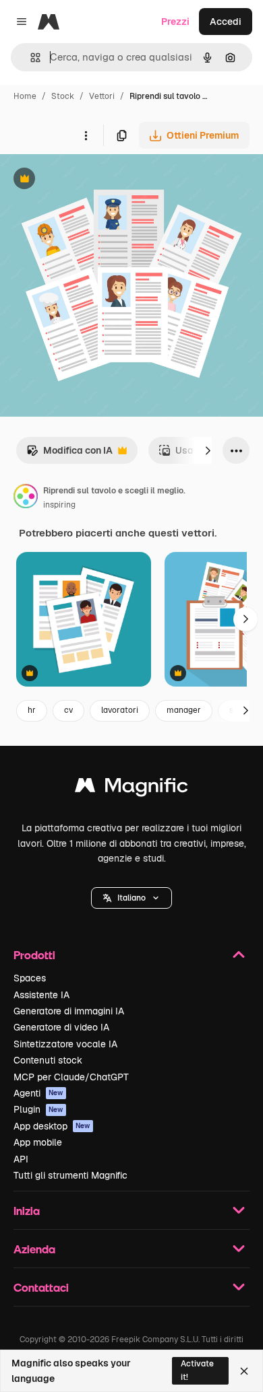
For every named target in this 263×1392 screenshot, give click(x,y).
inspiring (59, 504)
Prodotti (34, 955)
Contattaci (41, 1287)
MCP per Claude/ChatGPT (71, 1077)
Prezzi (175, 21)
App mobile (37, 1142)
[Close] (244, 1371)
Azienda (34, 1249)
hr (32, 710)
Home (24, 96)
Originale (89, 180)
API (20, 1159)
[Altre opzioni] (85, 135)
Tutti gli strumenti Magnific (70, 1175)
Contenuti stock (47, 1060)
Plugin (38, 1109)
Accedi (225, 21)
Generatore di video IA (61, 1027)
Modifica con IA (69, 454)
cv (68, 710)
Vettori (102, 96)
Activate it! (197, 1370)
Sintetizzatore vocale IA (65, 1044)
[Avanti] (208, 450)
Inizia (26, 1211)
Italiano (131, 898)
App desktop (51, 1126)
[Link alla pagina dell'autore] (25, 498)
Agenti (38, 1093)
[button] (131, 898)
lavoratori (119, 710)
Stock (62, 96)
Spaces (29, 978)
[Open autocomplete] (30, 58)
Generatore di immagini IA (68, 1011)
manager (184, 710)
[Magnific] (131, 788)
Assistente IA (41, 995)
